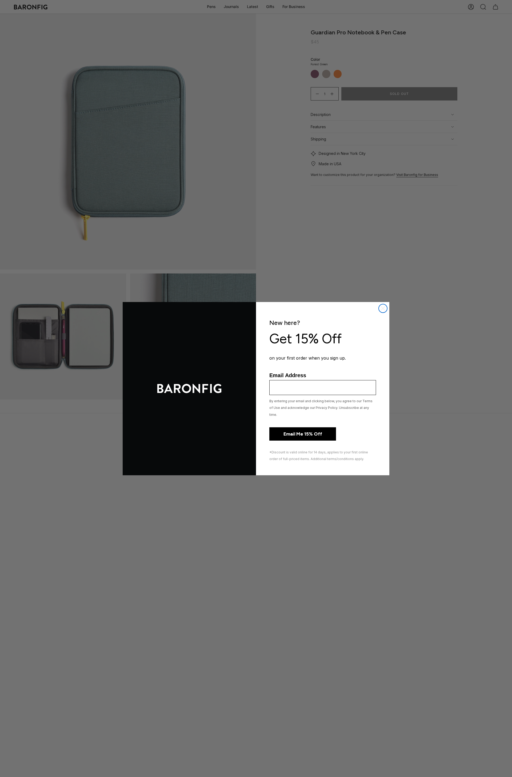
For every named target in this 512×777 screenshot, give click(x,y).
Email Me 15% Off (302, 434)
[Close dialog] (383, 308)
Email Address (287, 375)
